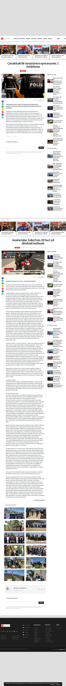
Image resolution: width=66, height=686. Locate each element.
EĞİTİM (16, 38)
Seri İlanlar (47, 638)
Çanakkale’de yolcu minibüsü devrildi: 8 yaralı (57, 195)
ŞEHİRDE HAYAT (37, 638)
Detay (53, 684)
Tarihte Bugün (48, 635)
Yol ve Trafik (48, 629)
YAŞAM (50, 38)
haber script (6, 650)
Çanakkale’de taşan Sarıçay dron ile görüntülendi (58, 208)
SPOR (35, 643)
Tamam (59, 684)
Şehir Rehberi (48, 640)
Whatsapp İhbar (15, 637)
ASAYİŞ (45, 38)
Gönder (41, 147)
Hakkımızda (3, 635)
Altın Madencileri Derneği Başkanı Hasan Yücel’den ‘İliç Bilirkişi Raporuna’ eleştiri (57, 166)
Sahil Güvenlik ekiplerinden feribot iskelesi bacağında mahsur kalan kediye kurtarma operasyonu (58, 156)
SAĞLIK (28, 38)
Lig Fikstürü (48, 634)
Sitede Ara (59, 627)
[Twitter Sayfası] (3, 631)
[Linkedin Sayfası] (10, 631)
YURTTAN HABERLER (36, 641)
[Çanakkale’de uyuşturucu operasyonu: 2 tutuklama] (23, 85)
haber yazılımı (32, 648)
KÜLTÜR (8, 219)
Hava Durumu (48, 627)
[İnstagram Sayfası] (6, 631)
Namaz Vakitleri (48, 631)
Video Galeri (27, 627)
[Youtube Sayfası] (8, 631)
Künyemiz (26, 634)
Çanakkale (8, 111)
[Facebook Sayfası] (1, 631)
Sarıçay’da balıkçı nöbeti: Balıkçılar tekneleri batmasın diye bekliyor (57, 188)
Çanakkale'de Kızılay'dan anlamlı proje (56, 181)
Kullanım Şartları (16, 635)
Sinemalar (47, 637)
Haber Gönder (15, 638)
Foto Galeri (27, 625)
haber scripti (44, 648)
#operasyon (14, 136)
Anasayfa (3, 43)
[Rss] (12, 631)
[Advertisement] (33, 9)
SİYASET (39, 38)
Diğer (58, 38)
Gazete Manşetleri (49, 641)
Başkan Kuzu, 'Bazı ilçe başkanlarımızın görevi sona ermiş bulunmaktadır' (58, 81)
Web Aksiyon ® (62, 649)
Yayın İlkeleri (3, 637)
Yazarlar (26, 630)
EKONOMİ (22, 38)
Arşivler (26, 632)
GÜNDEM (33, 38)
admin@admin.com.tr (18, 590)
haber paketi (38, 648)
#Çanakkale (8, 136)
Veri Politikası (4, 638)
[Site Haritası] (15, 631)
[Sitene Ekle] (17, 631)
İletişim (26, 637)
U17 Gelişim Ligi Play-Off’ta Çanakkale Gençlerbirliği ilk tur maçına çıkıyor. (58, 100)
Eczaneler (47, 632)
